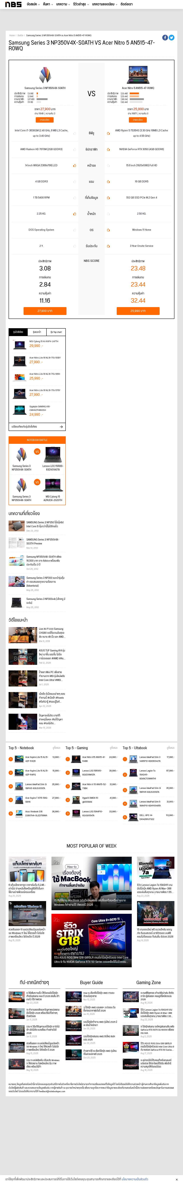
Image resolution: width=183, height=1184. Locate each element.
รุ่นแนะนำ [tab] (37, 332)
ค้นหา (46, 4)
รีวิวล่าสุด (79, 4)
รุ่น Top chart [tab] (56, 332)
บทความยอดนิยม (103, 4)
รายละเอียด (45, 120)
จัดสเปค (32, 4)
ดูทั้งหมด (56, 748)
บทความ (61, 4)
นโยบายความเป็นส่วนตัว (135, 1179)
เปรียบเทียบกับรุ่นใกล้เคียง (24, 426)
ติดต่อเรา (127, 4)
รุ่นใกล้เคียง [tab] (18, 332)
